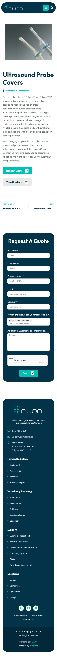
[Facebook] (21, 608)
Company (12, 302)
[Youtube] (35, 608)
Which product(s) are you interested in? (28, 314)
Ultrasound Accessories (17, 90)
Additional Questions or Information (26, 331)
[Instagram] (28, 608)
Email (10, 289)
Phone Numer (15, 276)
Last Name (13, 263)
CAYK (34, 641)
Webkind (34, 645)
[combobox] (29, 323)
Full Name (12, 250)
